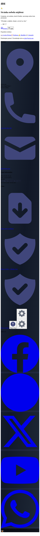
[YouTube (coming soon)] (20, 489)
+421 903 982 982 (6, 128)
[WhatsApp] (20, 527)
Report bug (13, 328)
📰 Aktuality (30, 35)
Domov (5, 28)
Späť (11, 28)
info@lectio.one (28, 38)
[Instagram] (20, 411)
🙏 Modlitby (22, 35)
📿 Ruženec (14, 35)
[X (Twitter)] (20, 450)
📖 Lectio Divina (6, 35)
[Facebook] (20, 372)
